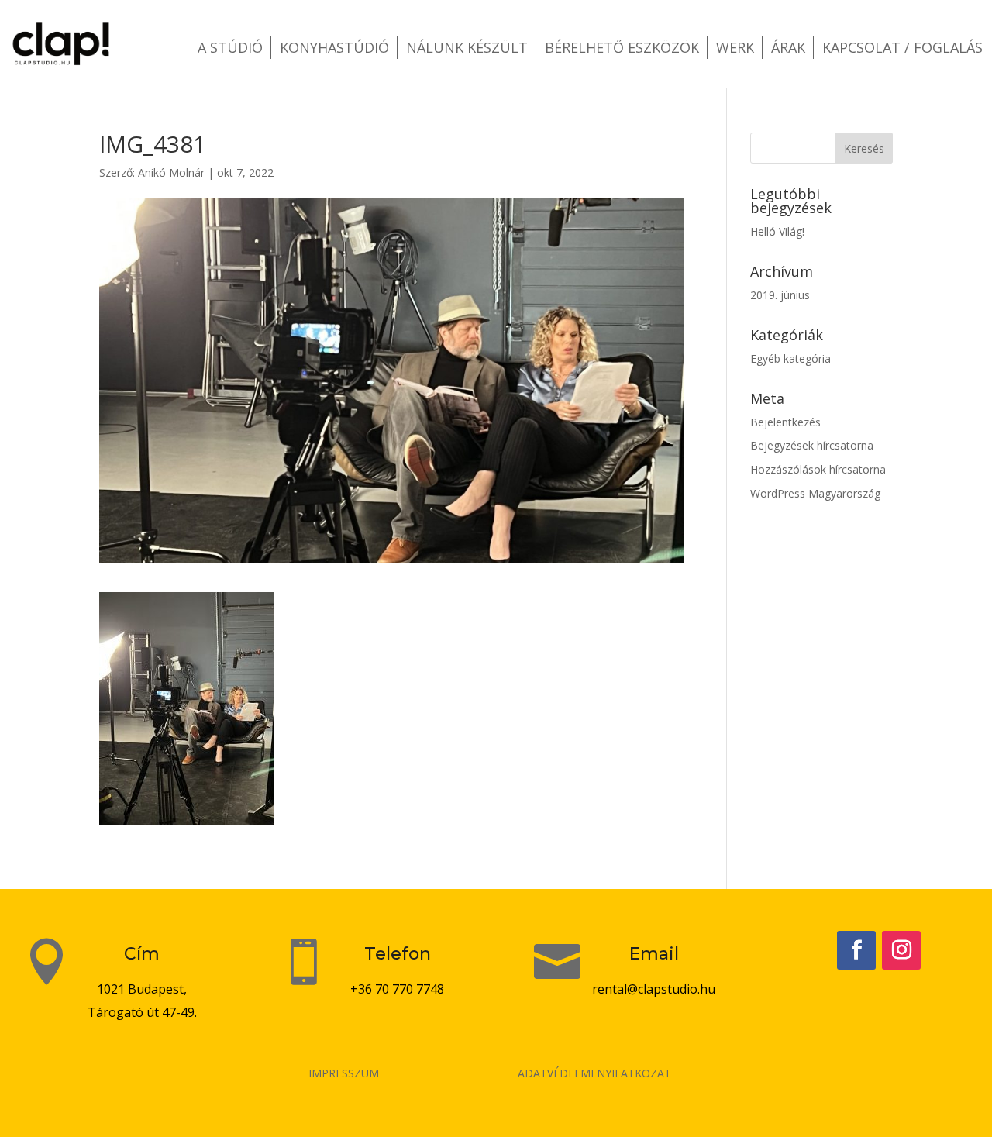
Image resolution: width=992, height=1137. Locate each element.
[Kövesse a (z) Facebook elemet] (856, 950)
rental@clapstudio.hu (653, 988)
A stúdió (230, 47)
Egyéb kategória (790, 358)
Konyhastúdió (334, 47)
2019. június (780, 295)
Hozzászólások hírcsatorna (818, 469)
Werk (735, 47)
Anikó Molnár (171, 172)
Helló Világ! (777, 231)
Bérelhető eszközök (622, 47)
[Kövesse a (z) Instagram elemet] (901, 950)
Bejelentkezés (785, 422)
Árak (788, 47)
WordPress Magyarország (815, 493)
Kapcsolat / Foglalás (902, 47)
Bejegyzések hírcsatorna (811, 445)
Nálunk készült (467, 47)
